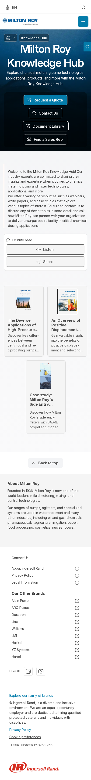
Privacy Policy (20, 730)
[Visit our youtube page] (40, 671)
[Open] (83, 21)
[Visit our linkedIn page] (28, 671)
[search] (83, 7)
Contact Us (20, 558)
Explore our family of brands (31, 695)
